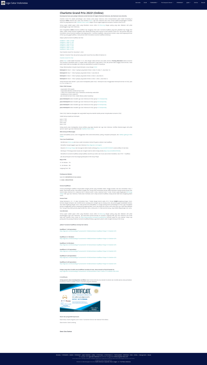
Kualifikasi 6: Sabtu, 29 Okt (67, 49)
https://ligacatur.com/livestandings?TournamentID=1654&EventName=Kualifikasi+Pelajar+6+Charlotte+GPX (88, 263)
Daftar (196, 2)
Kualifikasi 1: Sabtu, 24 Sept (67, 40)
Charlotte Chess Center (83, 22)
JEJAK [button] (188, 2)
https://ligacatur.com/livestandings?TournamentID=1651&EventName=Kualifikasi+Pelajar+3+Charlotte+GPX (88, 245)
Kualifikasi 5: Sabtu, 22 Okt (67, 47)
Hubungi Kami (142, 355)
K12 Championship (102, 99)
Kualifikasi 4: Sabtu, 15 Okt (67, 46)
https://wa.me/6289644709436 (112, 151)
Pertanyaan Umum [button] (166, 2)
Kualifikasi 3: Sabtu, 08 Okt (67, 44)
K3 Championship (101, 107)
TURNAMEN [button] (153, 2)
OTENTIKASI (99, 355)
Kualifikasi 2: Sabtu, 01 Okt (67, 42)
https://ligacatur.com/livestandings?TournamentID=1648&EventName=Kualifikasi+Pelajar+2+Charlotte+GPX (88, 238)
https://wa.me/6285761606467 (105, 148)
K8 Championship (101, 101)
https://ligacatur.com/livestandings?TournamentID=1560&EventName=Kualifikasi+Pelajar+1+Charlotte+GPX (88, 231)
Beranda (138, 2)
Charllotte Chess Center (88, 129)
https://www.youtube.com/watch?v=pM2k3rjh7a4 (94, 217)
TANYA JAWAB (118, 355)
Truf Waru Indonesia (125, 361)
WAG (131, 355)
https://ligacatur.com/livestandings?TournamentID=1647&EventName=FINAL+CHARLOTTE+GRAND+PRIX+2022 (89, 271)
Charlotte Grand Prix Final (66, 58)
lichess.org (102, 25)
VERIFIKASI (126, 355)
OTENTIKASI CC (108, 355)
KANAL (136, 355)
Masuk (203, 2)
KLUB (145, 2)
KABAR (71, 355)
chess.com (125, 356)
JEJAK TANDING (86, 355)
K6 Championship (101, 104)
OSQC (90, 20)
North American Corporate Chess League (106, 361)
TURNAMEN (65, 355)
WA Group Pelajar (70, 148)
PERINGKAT (180, 2)
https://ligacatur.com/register (94, 145)
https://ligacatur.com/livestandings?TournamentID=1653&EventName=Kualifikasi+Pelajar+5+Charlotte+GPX (88, 257)
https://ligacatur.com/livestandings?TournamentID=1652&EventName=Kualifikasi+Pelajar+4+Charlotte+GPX (88, 251)
